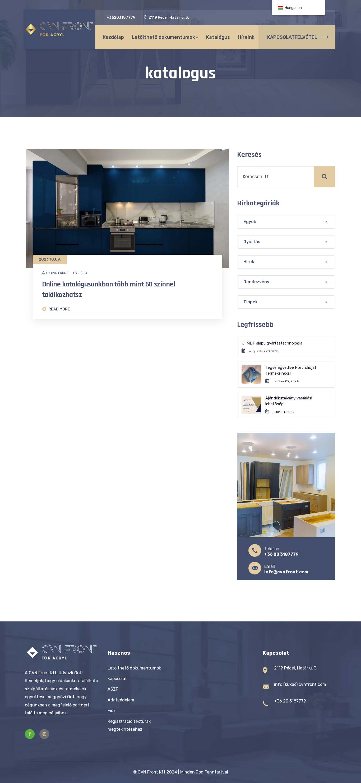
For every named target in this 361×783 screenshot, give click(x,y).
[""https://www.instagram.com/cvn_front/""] (44, 734)
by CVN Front (57, 273)
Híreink (246, 37)
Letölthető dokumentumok (163, 37)
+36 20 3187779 (281, 554)
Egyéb (249, 221)
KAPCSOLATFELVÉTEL (292, 37)
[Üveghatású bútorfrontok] (59, 29)
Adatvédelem (121, 699)
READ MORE (59, 309)
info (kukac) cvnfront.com (300, 684)
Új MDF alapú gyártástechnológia (272, 343)
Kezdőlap (113, 37)
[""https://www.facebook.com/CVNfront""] (30, 734)
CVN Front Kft (151, 772)
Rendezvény (256, 281)
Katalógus (218, 37)
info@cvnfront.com (286, 571)
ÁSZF (113, 689)
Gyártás (251, 241)
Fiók (111, 710)
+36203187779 (121, 17)
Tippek (250, 301)
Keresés (249, 155)
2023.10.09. (50, 259)
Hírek (82, 273)
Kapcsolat (117, 678)
